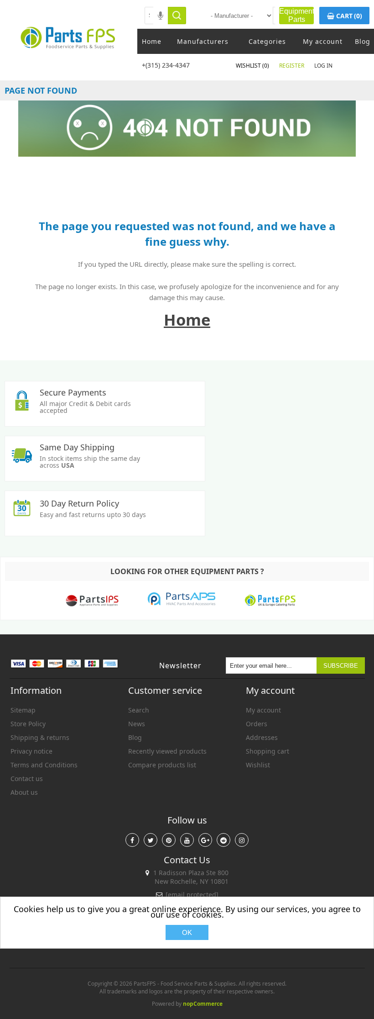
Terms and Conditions (44, 764)
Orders (256, 723)
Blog (362, 41)
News (136, 723)
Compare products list (162, 764)
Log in (323, 65)
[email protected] (192, 894)
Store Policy (28, 723)
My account (323, 41)
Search (138, 710)
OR (195, 15)
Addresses (262, 737)
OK (187, 932)
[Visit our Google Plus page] (205, 840)
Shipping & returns (39, 737)
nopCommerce (203, 1004)
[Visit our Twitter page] (150, 840)
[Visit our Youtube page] (187, 840)
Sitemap (23, 710)
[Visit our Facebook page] (132, 840)
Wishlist (258, 764)
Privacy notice (31, 751)
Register (291, 65)
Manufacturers (203, 41)
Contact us (26, 778)
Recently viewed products (167, 751)
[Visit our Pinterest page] (168, 840)
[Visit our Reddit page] (223, 840)
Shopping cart (267, 751)
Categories (267, 41)
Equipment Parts (296, 15)
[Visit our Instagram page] (241, 840)
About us (24, 792)
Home (151, 41)
